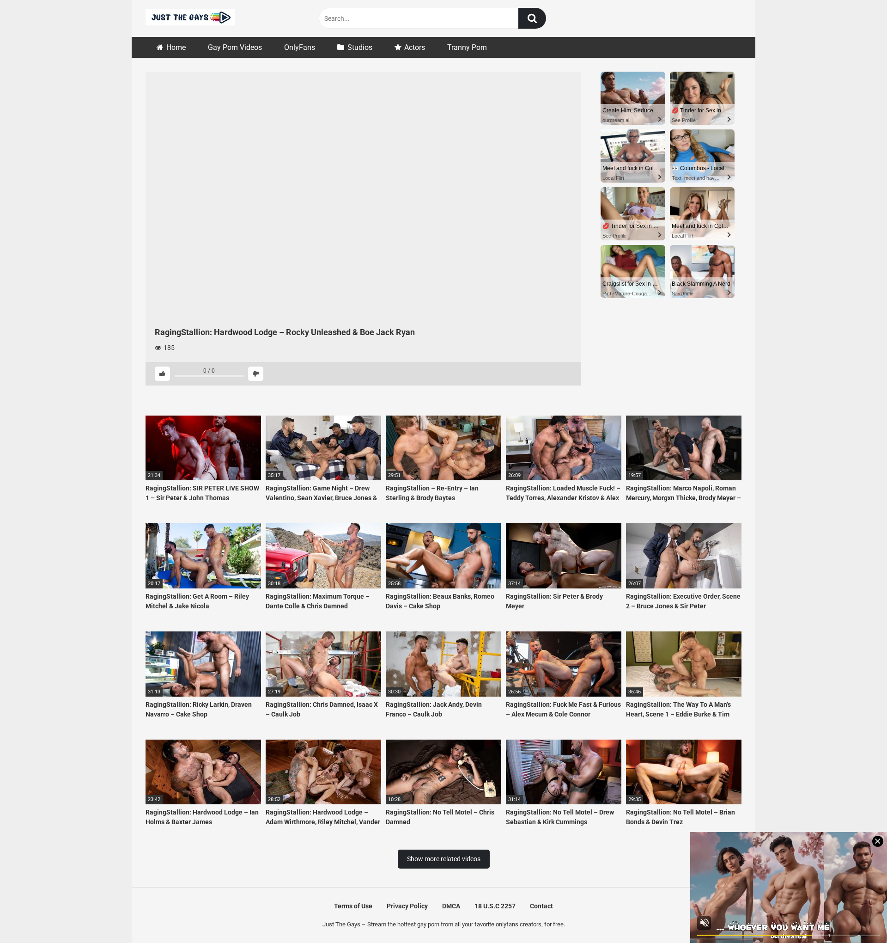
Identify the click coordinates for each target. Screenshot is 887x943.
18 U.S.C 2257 (495, 906)
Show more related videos (443, 859)
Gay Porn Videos (235, 47)
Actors (414, 47)
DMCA (451, 906)
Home (176, 47)
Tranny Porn (467, 47)
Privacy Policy (407, 906)
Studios (359, 47)
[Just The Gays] (190, 18)
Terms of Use (353, 906)
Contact (541, 906)
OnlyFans (299, 47)
